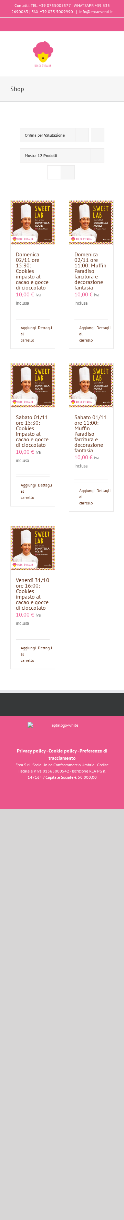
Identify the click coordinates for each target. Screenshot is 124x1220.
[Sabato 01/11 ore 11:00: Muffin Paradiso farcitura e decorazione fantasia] (91, 385)
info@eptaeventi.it (96, 11)
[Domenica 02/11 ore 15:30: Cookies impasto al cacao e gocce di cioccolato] (33, 222)
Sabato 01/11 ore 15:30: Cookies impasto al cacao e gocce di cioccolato (32, 431)
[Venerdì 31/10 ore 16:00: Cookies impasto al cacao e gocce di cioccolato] (33, 548)
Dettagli (44, 327)
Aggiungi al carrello (26, 334)
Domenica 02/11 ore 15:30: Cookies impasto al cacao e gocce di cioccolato (32, 271)
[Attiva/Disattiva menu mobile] (111, 42)
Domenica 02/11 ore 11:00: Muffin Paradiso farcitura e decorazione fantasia (90, 271)
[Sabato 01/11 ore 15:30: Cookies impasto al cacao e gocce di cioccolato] (33, 385)
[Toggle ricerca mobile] (98, 42)
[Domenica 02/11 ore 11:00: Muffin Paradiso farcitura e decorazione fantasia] (91, 222)
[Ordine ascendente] (97, 135)
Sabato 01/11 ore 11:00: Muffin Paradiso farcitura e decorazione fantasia (90, 434)
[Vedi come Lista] (67, 172)
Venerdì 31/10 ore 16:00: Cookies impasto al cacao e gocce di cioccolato (32, 594)
